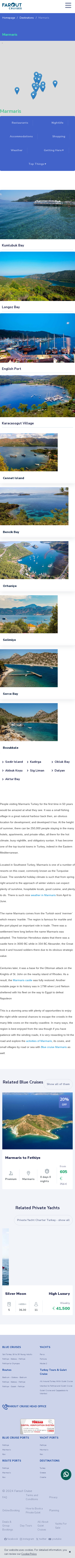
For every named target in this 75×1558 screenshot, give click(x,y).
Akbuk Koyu (13, 770)
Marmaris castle (22, 980)
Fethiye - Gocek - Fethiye (13, 1386)
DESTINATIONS (50, 1460)
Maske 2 (43, 1363)
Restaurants (20, 123)
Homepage (8, 18)
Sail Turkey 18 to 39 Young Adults (17, 1354)
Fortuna (43, 1359)
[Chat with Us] (66, 1474)
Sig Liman (37, 770)
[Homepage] (12, 6)
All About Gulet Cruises (43, 1526)
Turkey (42, 1468)
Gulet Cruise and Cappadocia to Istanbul (54, 1392)
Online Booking (11, 1510)
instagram (28, 1539)
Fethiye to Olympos (11, 1363)
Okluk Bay (62, 762)
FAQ (4, 1497)
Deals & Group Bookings (7, 1526)
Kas (3, 1454)
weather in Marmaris (43, 895)
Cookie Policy (29, 1554)
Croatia (43, 1477)
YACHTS (45, 1347)
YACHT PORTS (49, 1438)
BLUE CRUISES (11, 1347)
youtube (56, 1539)
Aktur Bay (12, 779)
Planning (54, 1510)
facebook (13, 1539)
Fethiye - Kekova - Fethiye (13, 1359)
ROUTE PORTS (11, 1460)
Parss (42, 1354)
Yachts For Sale (61, 1526)
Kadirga (35, 762)
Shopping (58, 136)
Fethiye (5, 1445)
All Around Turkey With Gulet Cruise (56, 1381)
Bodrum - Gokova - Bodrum (14, 1377)
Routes (6, 1370)
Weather (16, 150)
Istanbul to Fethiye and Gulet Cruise (56, 1386)
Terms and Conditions (32, 1497)
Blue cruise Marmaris (54, 1047)
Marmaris (43, 18)
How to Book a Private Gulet (34, 1510)
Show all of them (58, 1084)
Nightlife (57, 123)
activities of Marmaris (39, 1040)
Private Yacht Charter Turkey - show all (43, 1220)
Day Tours (26, 1525)
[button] (34, 77)
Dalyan (60, 770)
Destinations (27, 18)
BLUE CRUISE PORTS (15, 1438)
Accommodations (21, 136)
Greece (43, 1472)
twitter (43, 1539)
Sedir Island (14, 762)
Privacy (53, 1497)
